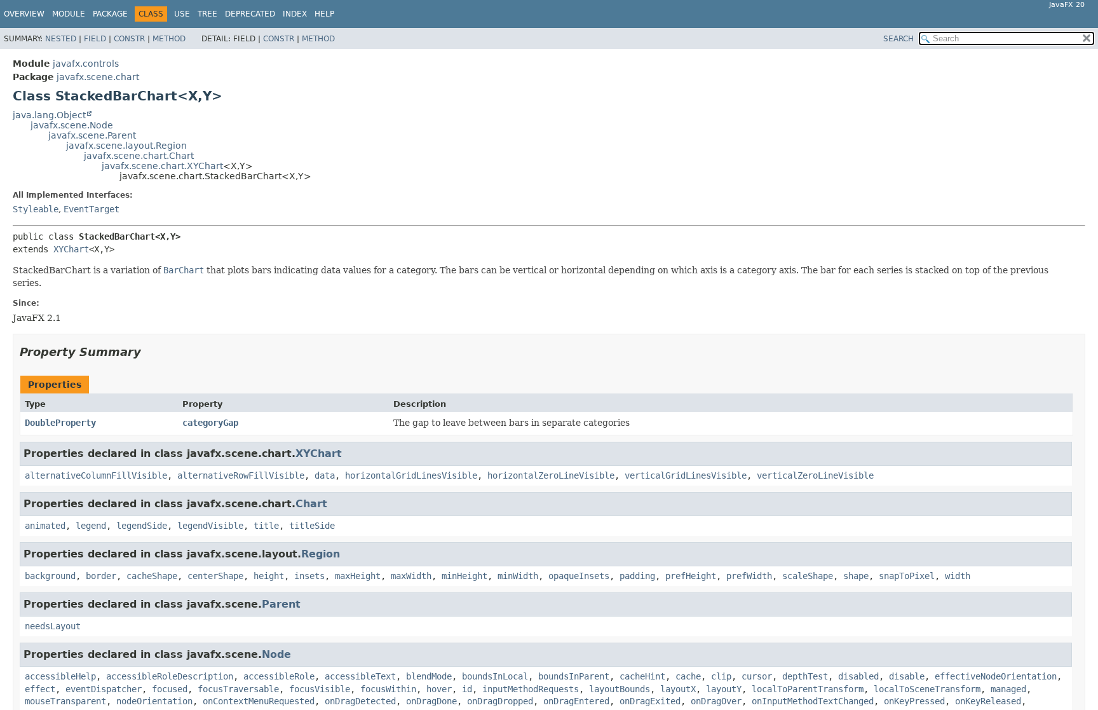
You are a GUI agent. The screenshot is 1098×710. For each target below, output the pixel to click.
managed (1008, 689)
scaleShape (807, 576)
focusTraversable (238, 689)
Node (276, 654)
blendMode (429, 676)
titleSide (312, 526)
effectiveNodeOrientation (996, 676)
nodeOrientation (154, 701)
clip (721, 676)
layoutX (678, 689)
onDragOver (716, 701)
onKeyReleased (988, 701)
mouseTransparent (65, 701)
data (325, 475)
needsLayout (53, 626)
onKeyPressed (914, 701)
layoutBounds (619, 689)
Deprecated (250, 14)
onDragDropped (500, 701)
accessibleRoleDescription (169, 676)
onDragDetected (360, 701)
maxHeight (358, 576)
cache (688, 676)
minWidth (518, 576)
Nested (60, 38)
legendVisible (210, 526)
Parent (281, 604)
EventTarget (91, 209)
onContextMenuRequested (259, 701)
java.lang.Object (49, 115)
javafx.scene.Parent (92, 135)
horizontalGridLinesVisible (411, 475)
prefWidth (749, 576)
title (266, 526)
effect (40, 689)
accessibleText (360, 676)
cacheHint (642, 676)
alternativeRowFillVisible (240, 475)
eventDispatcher (103, 689)
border (101, 576)
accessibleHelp (60, 676)
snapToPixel (907, 576)
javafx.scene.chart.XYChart (162, 166)
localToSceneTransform (927, 689)
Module (68, 14)
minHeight (464, 576)
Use (182, 14)
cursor (757, 676)
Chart (311, 504)
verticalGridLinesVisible (686, 475)
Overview (24, 14)
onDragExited (650, 701)
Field (95, 38)
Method (169, 38)
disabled (858, 676)
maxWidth (411, 576)
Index (295, 14)
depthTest (805, 676)
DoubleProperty (60, 423)
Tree (207, 14)
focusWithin (388, 689)
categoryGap (210, 423)
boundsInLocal (495, 676)
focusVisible (319, 689)
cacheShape (151, 576)
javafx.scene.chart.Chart (139, 156)
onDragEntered (576, 701)
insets (309, 576)
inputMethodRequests (530, 689)
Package (110, 14)
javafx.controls (86, 63)
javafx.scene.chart (98, 77)
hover (439, 689)
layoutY (724, 689)
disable (907, 676)
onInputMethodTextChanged (813, 701)
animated (45, 526)
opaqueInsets (578, 576)
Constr (129, 38)
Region (320, 554)
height (269, 576)
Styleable (35, 209)
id (467, 689)
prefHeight (690, 576)
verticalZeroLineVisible (815, 475)
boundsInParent (573, 676)
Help (324, 14)
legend (91, 526)
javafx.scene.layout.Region (126, 145)
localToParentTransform (808, 689)
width (957, 576)
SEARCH (898, 38)
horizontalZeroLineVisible (550, 475)
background (50, 576)
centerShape (215, 576)
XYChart (71, 249)
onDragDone (431, 701)
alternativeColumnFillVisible (96, 475)
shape (856, 576)
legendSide (141, 526)
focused (169, 689)
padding (637, 576)
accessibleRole (279, 676)
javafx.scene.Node (71, 125)
